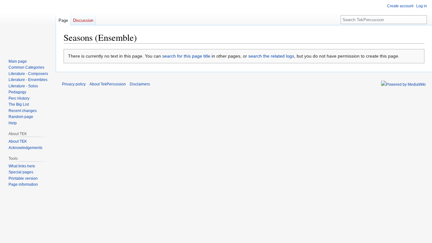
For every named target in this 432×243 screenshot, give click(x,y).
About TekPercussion (107, 84)
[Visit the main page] (28, 25)
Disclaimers (140, 84)
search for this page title (186, 56)
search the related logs (271, 56)
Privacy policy (74, 84)
